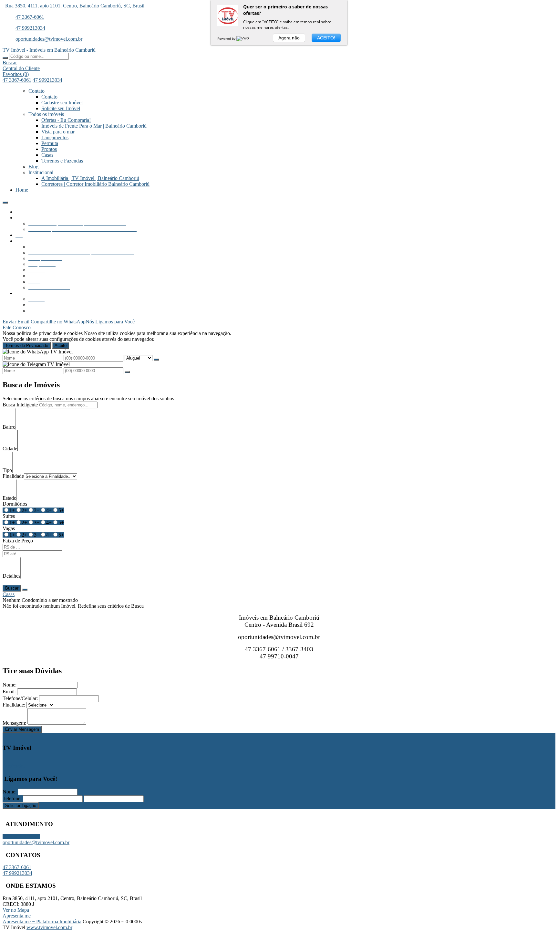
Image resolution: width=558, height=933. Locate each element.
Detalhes (11, 576)
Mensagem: (14, 723)
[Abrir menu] (5, 201)
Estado (9, 498)
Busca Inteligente (20, 404)
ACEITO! (326, 37)
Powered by (226, 38)
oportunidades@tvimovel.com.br (49, 39)
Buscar (11, 588)
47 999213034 (30, 28)
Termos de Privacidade (26, 345)
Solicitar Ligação (20, 805)
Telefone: (12, 798)
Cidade (10, 448)
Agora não (289, 37)
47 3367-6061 (30, 17)
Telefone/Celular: (20, 698)
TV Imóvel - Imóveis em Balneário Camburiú (49, 50)
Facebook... (14, 766)
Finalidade (13, 476)
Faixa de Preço (18, 540)
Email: (9, 691)
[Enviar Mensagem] (127, 372)
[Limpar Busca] (24, 590)
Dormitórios (15, 504)
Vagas (9, 528)
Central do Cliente (21, 836)
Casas (9, 594)
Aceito (61, 345)
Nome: (9, 684)
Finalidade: (14, 705)
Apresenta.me (17, 915)
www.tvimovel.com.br (49, 927)
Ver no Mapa (16, 910)
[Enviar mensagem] (156, 360)
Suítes (9, 516)
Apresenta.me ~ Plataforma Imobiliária (42, 921)
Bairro (9, 427)
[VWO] (243, 38)
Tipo (7, 470)
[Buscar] (5, 58)
